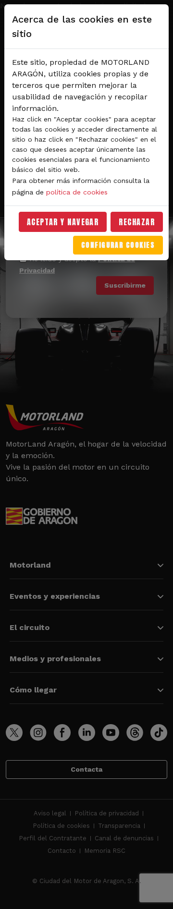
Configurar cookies (118, 245)
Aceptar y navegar (63, 222)
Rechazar (137, 222)
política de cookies (77, 192)
